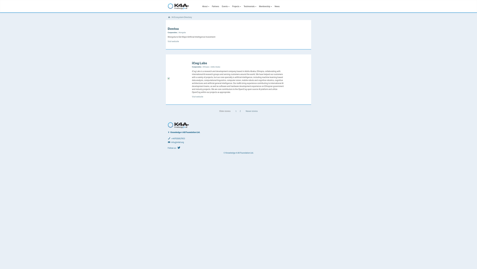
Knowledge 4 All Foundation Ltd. (185, 132)
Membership (265, 6)
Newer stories (252, 111)
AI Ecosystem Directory (182, 17)
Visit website (173, 41)
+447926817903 (178, 138)
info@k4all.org (177, 142)
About (205, 6)
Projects (236, 6)
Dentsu (173, 29)
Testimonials (249, 6)
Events (225, 6)
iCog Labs (199, 63)
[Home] (169, 17)
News (277, 6)
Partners (215, 6)
